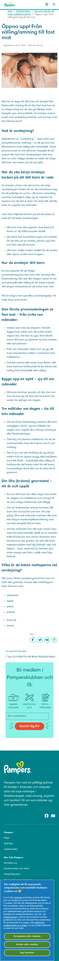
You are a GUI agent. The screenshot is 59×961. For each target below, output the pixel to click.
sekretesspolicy (10, 917)
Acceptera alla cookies (27, 936)
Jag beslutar (27, 952)
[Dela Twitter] (39, 640)
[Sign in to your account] (46, 4)
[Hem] (9, 4)
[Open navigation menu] (54, 4)
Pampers (8, 833)
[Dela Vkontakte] (47, 640)
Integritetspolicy (12, 874)
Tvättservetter (11, 849)
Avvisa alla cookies (27, 944)
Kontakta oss (10, 863)
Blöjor (7, 838)
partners (18, 898)
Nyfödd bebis (23, 11)
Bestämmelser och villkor (17, 869)
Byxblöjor (8, 843)
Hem (10, 11)
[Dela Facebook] (32, 640)
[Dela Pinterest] (54, 640)
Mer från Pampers (13, 858)
